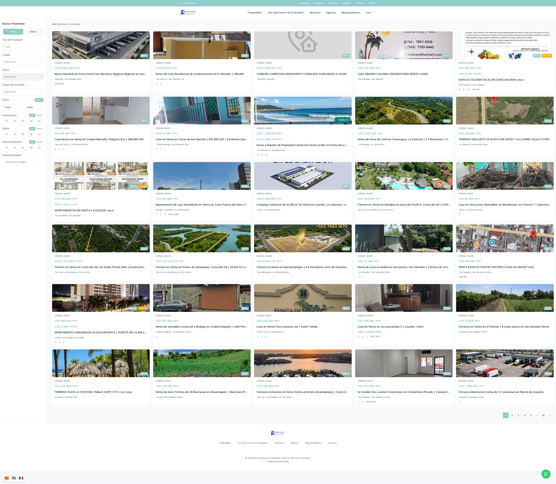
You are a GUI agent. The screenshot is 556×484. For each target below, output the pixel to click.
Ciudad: (6, 54)
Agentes (331, 12)
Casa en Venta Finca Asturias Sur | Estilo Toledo (287, 326)
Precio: (6, 99)
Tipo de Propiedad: (12, 39)
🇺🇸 (14, 477)
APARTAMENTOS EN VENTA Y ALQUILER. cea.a (84, 210)
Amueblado (276, 139)
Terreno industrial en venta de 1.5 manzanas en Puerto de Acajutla (501, 392)
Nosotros (315, 12)
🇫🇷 (21, 477)
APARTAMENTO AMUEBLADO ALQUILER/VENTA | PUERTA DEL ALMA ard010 (102, 332)
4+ (31, 121)
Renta (33, 31)
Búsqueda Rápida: (12, 155)
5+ (39, 121)
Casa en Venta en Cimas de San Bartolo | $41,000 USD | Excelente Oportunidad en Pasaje (213, 139)
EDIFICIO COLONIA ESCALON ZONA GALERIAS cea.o (491, 79)
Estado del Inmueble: (13, 84)
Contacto (332, 442)
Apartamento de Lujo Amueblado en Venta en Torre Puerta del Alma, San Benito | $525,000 (214, 204)
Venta (13, 31)
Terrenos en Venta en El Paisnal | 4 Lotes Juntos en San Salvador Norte (503, 326)
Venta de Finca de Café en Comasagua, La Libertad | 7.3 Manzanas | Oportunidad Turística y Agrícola (422, 139)
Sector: (6, 69)
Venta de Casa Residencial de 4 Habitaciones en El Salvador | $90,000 (200, 74)
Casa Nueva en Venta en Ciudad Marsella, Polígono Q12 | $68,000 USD (99, 139)
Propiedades (255, 12)
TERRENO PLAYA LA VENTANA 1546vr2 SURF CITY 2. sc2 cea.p (93, 392)
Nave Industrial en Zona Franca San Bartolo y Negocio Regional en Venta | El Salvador (109, 74)
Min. (32, 115)
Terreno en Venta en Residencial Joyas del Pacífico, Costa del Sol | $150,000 (405, 204)
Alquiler (477, 74)
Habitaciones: (9, 115)
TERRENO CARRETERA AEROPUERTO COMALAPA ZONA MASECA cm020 (301, 74)
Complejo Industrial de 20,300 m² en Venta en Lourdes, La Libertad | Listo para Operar (311, 204)
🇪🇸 (6, 477)
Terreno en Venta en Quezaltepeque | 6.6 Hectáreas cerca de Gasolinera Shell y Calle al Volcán (316, 267)
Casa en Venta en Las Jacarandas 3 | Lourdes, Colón (390, 326)
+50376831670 (189, 3)
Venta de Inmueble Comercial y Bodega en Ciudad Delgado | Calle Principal (203, 326)
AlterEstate (284, 461)
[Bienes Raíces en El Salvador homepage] (188, 12)
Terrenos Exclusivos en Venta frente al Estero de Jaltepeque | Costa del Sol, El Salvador (312, 392)
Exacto (39, 115)
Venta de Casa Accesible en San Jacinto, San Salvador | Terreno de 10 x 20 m (406, 267)
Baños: (6, 128)
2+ (14, 121)
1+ (6, 121)
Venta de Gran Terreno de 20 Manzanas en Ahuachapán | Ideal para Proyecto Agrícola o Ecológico (218, 392)
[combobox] (26, 107)
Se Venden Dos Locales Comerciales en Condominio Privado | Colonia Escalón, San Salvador (415, 392)
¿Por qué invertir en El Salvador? (286, 12)
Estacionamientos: (12, 141)
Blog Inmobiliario (351, 12)
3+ (23, 121)
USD (38, 100)
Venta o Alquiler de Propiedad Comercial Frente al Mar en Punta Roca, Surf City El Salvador (314, 145)
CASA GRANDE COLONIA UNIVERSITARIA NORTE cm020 (392, 74)
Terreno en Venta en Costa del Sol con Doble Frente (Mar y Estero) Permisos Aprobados (110, 267)
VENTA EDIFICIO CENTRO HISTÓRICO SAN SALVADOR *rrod (496, 267)
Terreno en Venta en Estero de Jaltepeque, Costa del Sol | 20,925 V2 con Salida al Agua (211, 267)
